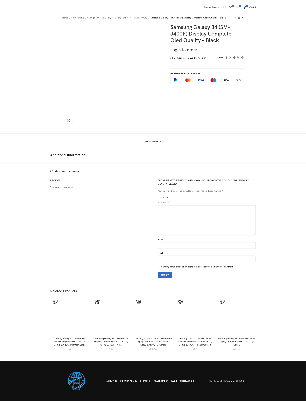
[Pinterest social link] (234, 57)
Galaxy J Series (122, 17)
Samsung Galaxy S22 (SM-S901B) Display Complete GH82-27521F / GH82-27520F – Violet (111, 341)
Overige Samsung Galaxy (99, 17)
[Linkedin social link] (238, 57)
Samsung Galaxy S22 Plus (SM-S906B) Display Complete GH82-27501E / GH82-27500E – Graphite (153, 341)
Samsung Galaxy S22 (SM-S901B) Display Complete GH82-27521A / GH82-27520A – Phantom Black (69, 341)
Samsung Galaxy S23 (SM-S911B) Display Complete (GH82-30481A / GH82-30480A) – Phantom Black (194, 341)
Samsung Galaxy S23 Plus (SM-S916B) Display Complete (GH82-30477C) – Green (236, 341)
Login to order (183, 49)
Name (161, 239)
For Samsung (77, 17)
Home (65, 17)
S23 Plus (236, 348)
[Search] (224, 7)
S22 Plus (153, 348)
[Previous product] (235, 17)
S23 (195, 348)
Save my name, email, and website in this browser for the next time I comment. (197, 266)
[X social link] (230, 57)
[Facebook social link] (226, 57)
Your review (164, 202)
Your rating (164, 197)
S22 (69, 348)
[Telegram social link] (242, 57)
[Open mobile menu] (60, 7)
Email (161, 253)
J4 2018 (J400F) (140, 17)
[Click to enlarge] (69, 121)
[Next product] (242, 17)
